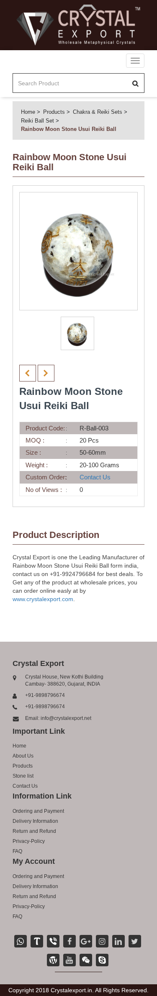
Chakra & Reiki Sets (97, 112)
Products (54, 112)
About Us (23, 756)
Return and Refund (34, 831)
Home (28, 112)
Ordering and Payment (38, 811)
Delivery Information (35, 821)
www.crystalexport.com (43, 599)
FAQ (17, 851)
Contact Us (95, 477)
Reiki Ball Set (37, 121)
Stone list (23, 776)
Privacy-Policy (29, 841)
